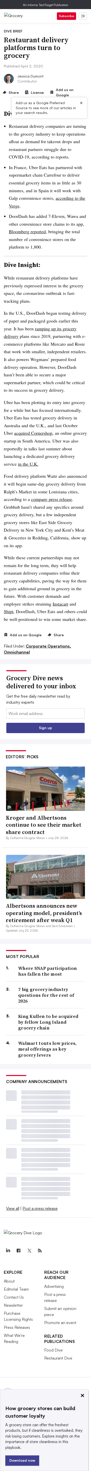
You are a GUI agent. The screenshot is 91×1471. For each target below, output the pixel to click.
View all (12, 1208)
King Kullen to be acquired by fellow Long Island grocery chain (48, 1022)
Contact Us (14, 1297)
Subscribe (66, 16)
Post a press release (40, 1208)
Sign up (45, 728)
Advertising (54, 1286)
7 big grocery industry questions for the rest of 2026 (46, 995)
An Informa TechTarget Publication (45, 5)
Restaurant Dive (58, 1358)
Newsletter (13, 1305)
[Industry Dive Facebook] (18, 1250)
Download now (22, 1460)
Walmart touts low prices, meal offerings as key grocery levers (47, 1049)
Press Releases (17, 1327)
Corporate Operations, (48, 646)
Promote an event (60, 1322)
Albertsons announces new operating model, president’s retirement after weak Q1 (44, 913)
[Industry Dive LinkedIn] (8, 1250)
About (9, 1281)
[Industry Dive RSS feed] (39, 1250)
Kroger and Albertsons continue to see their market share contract (43, 825)
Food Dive (53, 1350)
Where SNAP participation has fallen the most (47, 971)
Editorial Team (16, 1289)
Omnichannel (17, 652)
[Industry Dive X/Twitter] (29, 1250)
